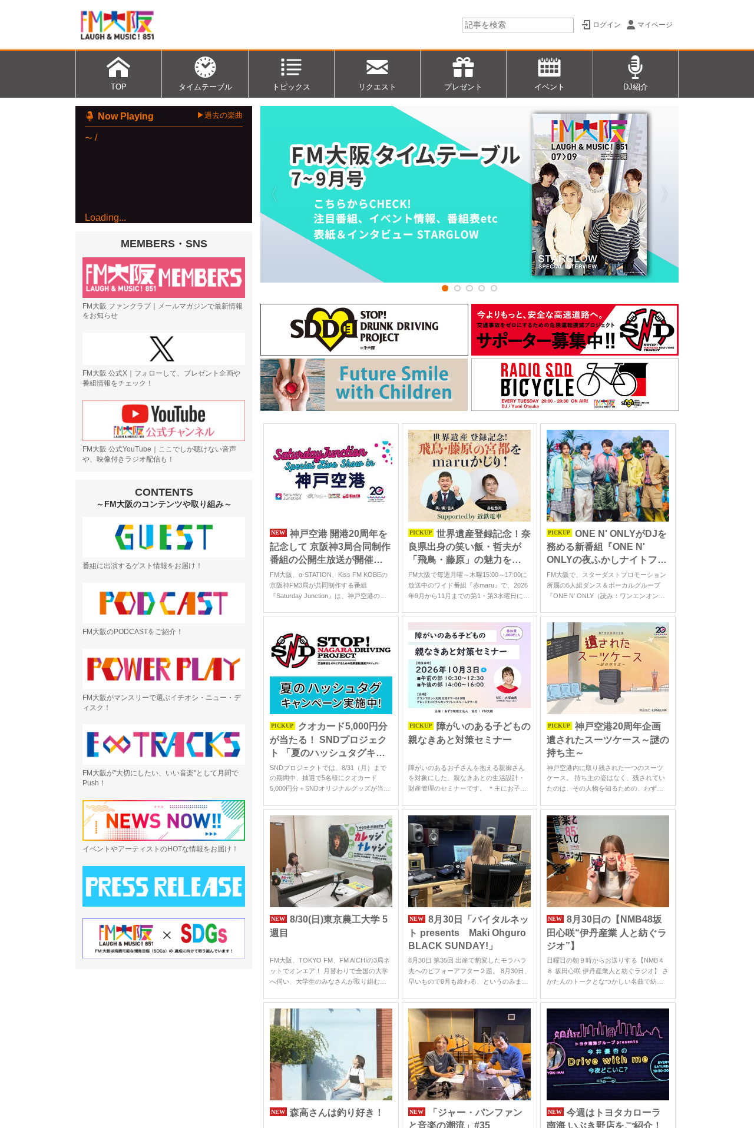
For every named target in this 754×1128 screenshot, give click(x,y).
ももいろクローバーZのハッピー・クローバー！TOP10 (183, 267)
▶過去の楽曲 (220, 115)
